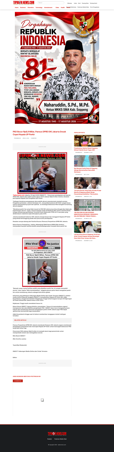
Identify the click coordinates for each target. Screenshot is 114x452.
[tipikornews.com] (24, 5)
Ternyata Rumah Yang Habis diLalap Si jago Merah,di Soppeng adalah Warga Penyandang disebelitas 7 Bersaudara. (87, 192)
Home (16, 7)
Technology (39, 7)
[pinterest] (23, 371)
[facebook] (14, 371)
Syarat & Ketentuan (71, 7)
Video (57, 7)
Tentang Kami (93, 3)
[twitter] (17, 371)
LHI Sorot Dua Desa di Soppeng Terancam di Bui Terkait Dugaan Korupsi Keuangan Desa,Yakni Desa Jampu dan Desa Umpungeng (87, 236)
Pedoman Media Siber (83, 7)
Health (63, 7)
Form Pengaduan (94, 7)
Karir (79, 3)
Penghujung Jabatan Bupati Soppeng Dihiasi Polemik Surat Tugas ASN (86, 149)
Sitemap (69, 3)
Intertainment (48, 7)
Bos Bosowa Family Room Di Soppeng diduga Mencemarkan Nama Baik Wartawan (85, 170)
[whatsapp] (20, 371)
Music (68, 7)
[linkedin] (26, 371)
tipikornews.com (62, 444)
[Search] (62, 2)
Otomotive (31, 7)
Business (23, 7)
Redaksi (49, 439)
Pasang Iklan (85, 3)
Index (75, 3)
